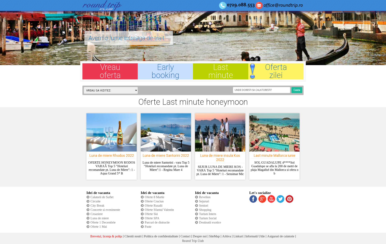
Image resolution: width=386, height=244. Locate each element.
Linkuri (238, 236)
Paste (148, 226)
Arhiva (226, 236)
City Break (97, 205)
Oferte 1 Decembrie (103, 222)
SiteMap (214, 236)
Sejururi (204, 201)
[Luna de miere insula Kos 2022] (220, 150)
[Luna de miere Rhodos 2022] (111, 150)
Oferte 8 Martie (154, 197)
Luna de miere (99, 218)
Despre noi (200, 236)
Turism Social (208, 218)
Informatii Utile (255, 236)
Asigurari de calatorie (280, 236)
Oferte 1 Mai (98, 226)
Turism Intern (207, 214)
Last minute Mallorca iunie (274, 155)
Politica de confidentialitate (161, 236)
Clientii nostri (133, 236)
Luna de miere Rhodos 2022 (111, 155)
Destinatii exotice (210, 222)
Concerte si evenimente (105, 209)
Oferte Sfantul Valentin (159, 209)
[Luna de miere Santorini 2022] (166, 150)
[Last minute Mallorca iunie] (274, 150)
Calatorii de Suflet (101, 197)
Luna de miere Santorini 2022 (166, 155)
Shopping (205, 209)
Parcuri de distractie (157, 222)
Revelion (204, 197)
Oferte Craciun (154, 201)
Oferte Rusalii (153, 205)
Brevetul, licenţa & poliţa (106, 236)
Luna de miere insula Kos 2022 (220, 157)
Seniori (203, 205)
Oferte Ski (151, 214)
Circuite (95, 201)
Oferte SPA (152, 218)
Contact (185, 236)
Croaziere (96, 214)
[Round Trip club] (102, 9)
